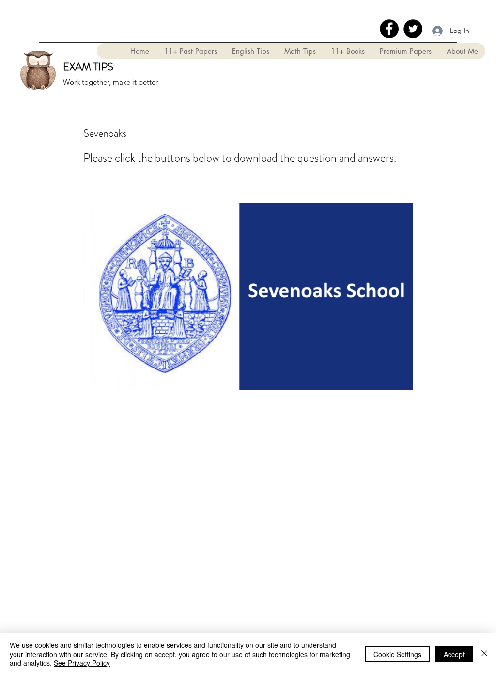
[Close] (484, 654)
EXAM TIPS (88, 66)
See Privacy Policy (82, 663)
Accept (454, 654)
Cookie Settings (397, 654)
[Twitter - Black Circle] (412, 28)
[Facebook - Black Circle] (389, 28)
